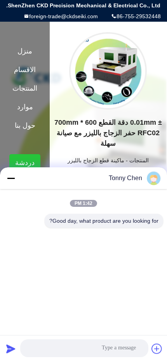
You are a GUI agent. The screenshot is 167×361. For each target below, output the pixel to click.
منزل (24, 51)
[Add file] (156, 348)
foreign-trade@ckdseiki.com (63, 16)
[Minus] (11, 178)
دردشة (25, 163)
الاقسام (25, 70)
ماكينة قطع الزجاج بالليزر (96, 160)
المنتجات (139, 160)
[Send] (11, 348)
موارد (25, 107)
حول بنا (25, 125)
